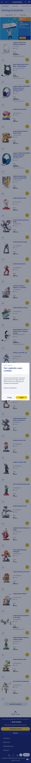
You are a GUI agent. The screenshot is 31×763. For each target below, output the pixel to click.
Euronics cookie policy (10, 388)
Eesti (5, 365)
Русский (10, 365)
